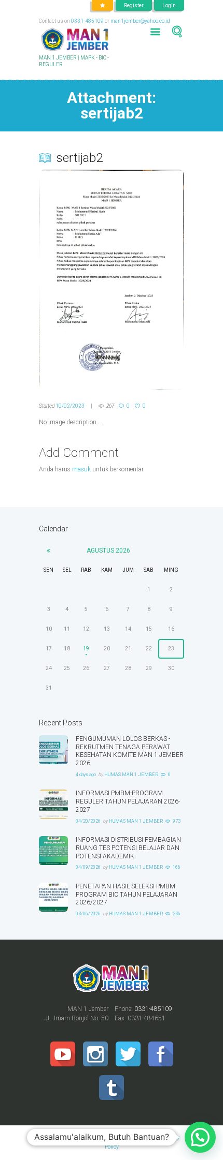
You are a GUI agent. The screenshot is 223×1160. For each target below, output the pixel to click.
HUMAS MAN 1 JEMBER (131, 774)
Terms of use (132, 1137)
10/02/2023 (70, 406)
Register (134, 5)
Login (169, 5)
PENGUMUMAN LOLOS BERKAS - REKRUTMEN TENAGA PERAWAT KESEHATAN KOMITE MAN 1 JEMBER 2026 (130, 751)
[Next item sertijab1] (148, 280)
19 (86, 648)
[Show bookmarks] (102, 5)
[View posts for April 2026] (48, 550)
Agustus (108, 550)
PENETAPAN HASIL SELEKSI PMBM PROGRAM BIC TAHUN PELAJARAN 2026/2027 (126, 894)
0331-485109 (87, 21)
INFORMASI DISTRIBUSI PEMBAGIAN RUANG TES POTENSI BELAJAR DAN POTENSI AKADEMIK (128, 848)
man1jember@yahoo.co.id (140, 21)
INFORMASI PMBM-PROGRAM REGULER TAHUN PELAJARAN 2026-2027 (128, 801)
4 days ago (86, 774)
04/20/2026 (88, 821)
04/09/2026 (88, 867)
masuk (81, 469)
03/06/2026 (88, 913)
